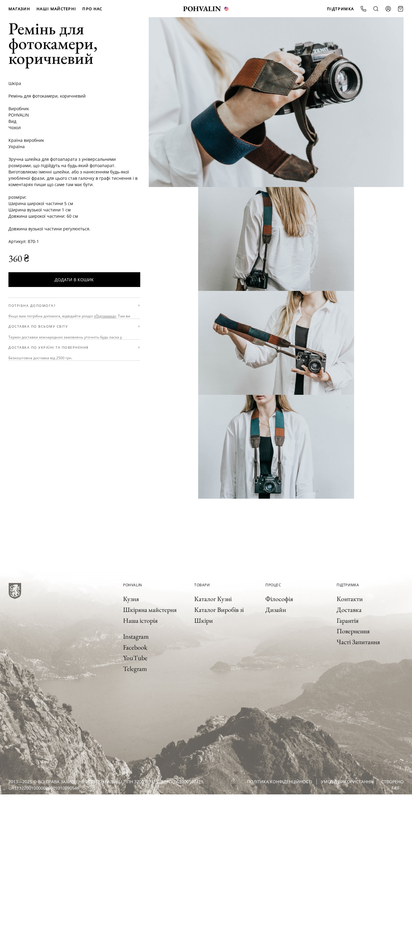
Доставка (349, 609)
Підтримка (340, 8)
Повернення (353, 631)
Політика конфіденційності (279, 781)
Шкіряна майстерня (150, 609)
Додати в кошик (74, 279)
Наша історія (140, 620)
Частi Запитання (358, 642)
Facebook (135, 647)
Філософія (279, 598)
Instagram (136, 636)
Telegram (135, 668)
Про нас (92, 8)
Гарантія (348, 620)
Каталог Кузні (213, 598)
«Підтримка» (105, 316)
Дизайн (275, 609)
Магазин (19, 8)
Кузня (131, 598)
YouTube (135, 657)
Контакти (350, 598)
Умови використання (346, 781)
